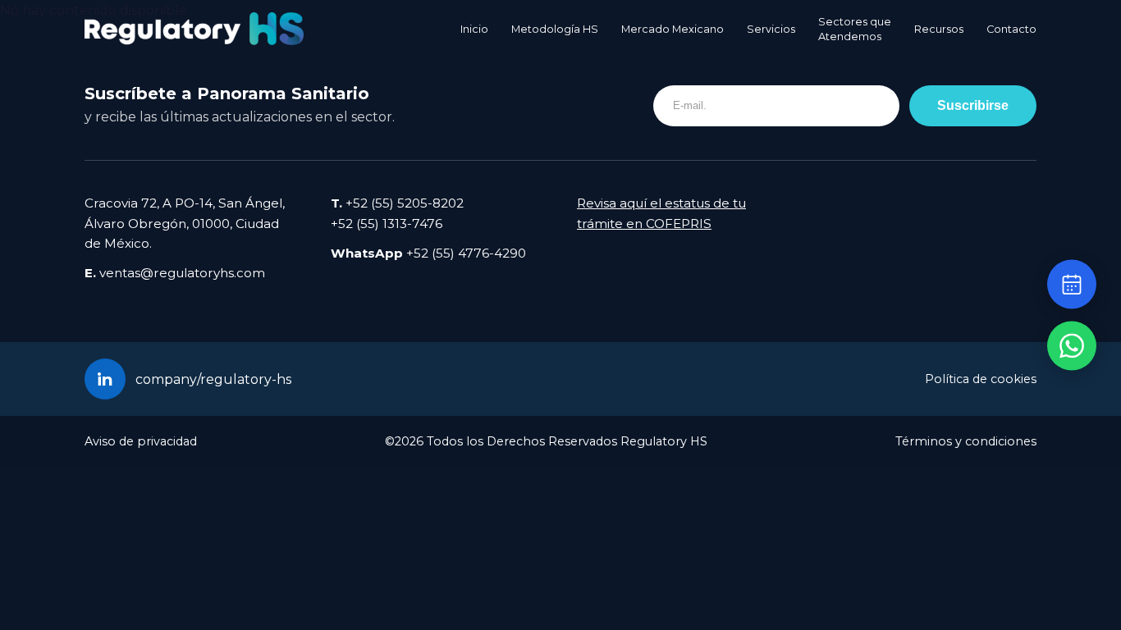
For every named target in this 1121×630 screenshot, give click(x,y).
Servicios (771, 29)
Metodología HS (554, 29)
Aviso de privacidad (141, 441)
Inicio (474, 29)
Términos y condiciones (965, 441)
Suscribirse (973, 105)
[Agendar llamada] (1071, 284)
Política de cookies (980, 379)
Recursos (938, 29)
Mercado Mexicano (672, 29)
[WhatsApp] (1071, 346)
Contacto (1011, 29)
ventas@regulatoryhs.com (182, 273)
